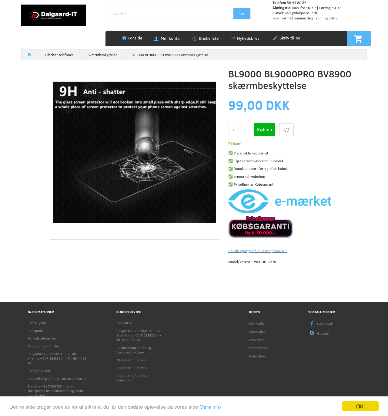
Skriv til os (289, 38)
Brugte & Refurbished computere (132, 377)
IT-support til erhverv (131, 367)
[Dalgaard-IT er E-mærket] (279, 201)
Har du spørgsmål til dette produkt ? (257, 250)
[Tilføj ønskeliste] (286, 129)
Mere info (210, 406)
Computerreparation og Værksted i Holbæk (133, 349)
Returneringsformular (43, 346)
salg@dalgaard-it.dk (301, 12)
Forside (135, 38)
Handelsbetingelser (42, 338)
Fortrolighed (37, 322)
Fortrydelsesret (39, 370)
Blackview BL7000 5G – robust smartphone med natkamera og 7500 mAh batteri (55, 391)
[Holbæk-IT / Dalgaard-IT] (53, 15)
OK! (360, 406)
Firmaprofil (36, 330)
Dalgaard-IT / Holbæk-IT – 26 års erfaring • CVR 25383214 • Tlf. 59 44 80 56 (57, 358)
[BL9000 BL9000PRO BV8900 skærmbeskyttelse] (134, 152)
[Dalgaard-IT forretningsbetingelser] (297, 226)
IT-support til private (131, 360)
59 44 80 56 (296, 2)
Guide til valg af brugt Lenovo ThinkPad (56, 378)
